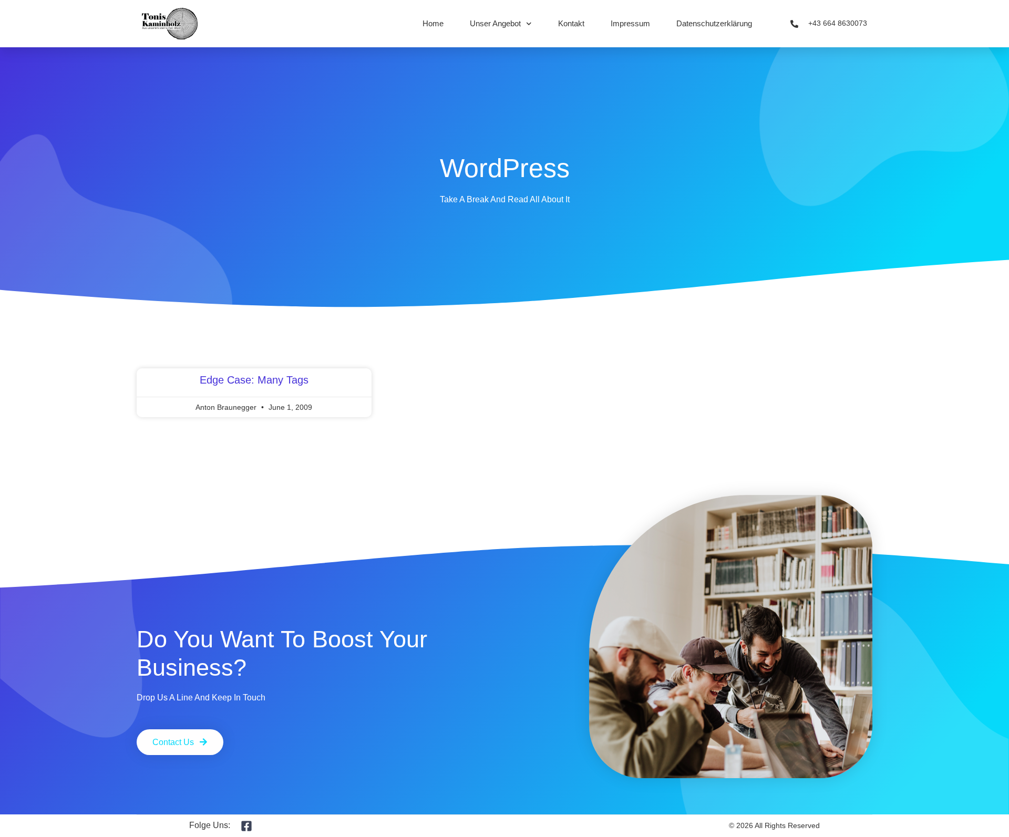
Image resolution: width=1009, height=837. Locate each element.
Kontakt (571, 23)
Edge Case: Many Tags (254, 380)
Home (433, 23)
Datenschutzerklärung (714, 23)
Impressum (630, 23)
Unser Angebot (495, 23)
